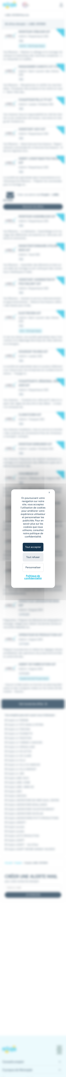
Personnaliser (33, 567)
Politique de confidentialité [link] (33, 577)
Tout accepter (33, 547)
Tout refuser (33, 557)
